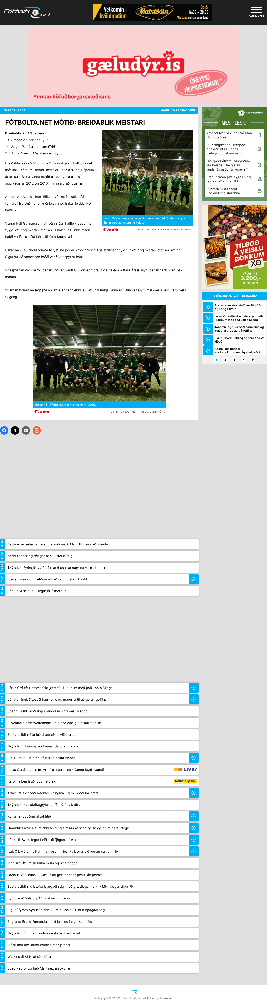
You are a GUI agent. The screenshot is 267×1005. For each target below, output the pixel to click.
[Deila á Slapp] (37, 430)
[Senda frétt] (26, 430)
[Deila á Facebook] (4, 430)
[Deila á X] (15, 430)
